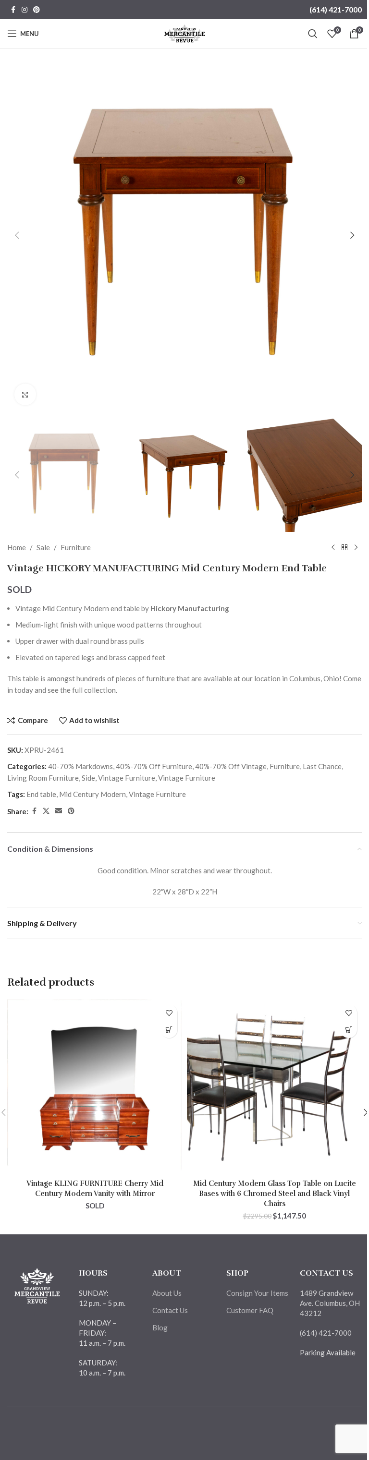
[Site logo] (184, 32)
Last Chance (322, 766)
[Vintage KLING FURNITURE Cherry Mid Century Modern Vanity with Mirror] (94, 1087)
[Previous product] (333, 547)
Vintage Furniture (126, 777)
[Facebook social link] (13, 9)
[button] (16, 235)
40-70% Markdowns (80, 766)
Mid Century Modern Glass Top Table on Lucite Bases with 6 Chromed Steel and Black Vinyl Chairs (274, 1193)
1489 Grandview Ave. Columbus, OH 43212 (330, 1303)
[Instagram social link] (24, 9)
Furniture (76, 547)
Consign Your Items (257, 1293)
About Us (167, 1293)
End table (41, 794)
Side (88, 777)
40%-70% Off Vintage (231, 766)
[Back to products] (344, 547)
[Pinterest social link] (36, 9)
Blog (160, 1327)
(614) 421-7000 (335, 9)
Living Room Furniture (43, 777)
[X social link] (46, 811)
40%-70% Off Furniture (154, 766)
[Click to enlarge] (25, 394)
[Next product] (356, 547)
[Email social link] (58, 811)
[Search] (312, 33)
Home (16, 547)
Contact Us (170, 1310)
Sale (43, 547)
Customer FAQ (249, 1310)
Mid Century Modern (92, 794)
